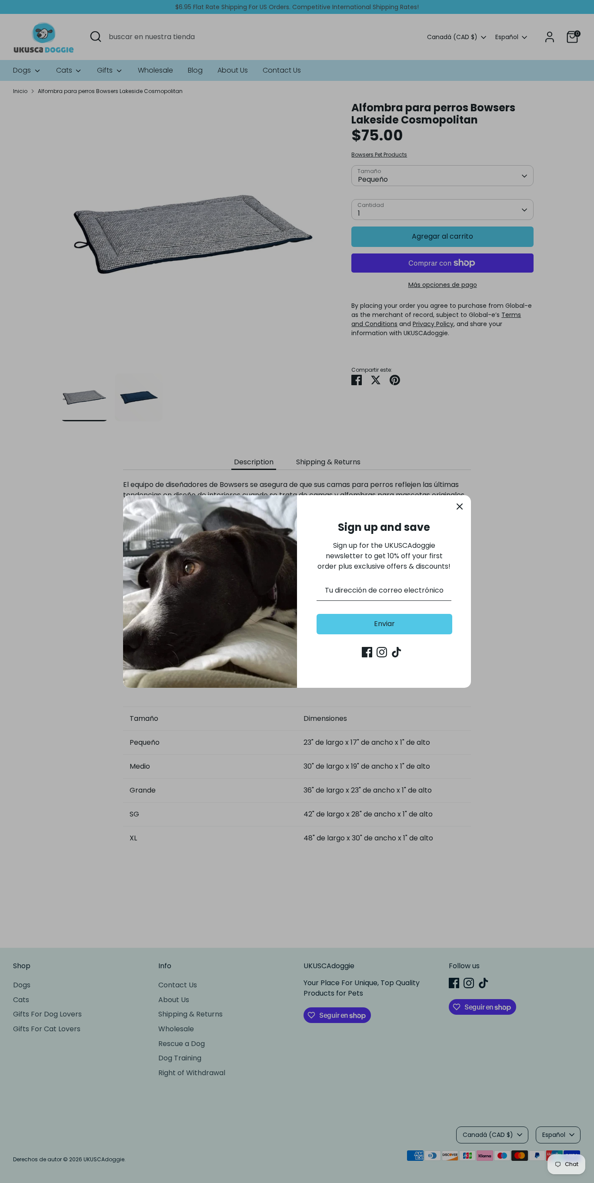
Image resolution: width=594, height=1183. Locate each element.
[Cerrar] (459, 506)
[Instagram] (382, 652)
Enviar (384, 624)
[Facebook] (367, 652)
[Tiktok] (396, 652)
